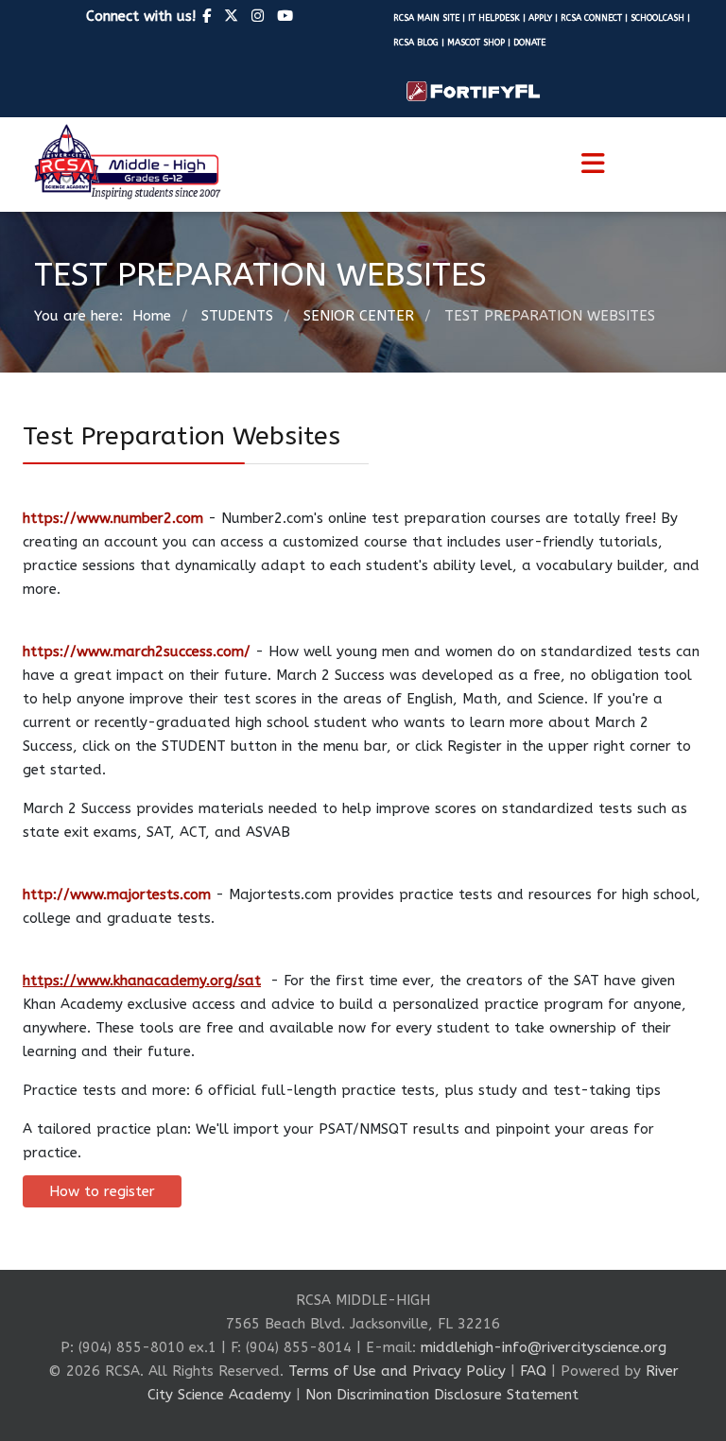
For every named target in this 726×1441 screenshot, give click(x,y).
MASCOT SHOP (476, 42)
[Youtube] (285, 16)
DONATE (529, 42)
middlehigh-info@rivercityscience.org (541, 1347)
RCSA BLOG (416, 42)
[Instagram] (257, 16)
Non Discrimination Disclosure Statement (442, 1394)
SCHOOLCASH (659, 17)
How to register (102, 1191)
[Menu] (592, 164)
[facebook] (206, 16)
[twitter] (231, 16)
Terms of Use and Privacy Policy (397, 1371)
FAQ (533, 1371)
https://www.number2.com (113, 518)
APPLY (541, 17)
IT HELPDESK (494, 17)
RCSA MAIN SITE (426, 17)
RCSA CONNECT (591, 17)
